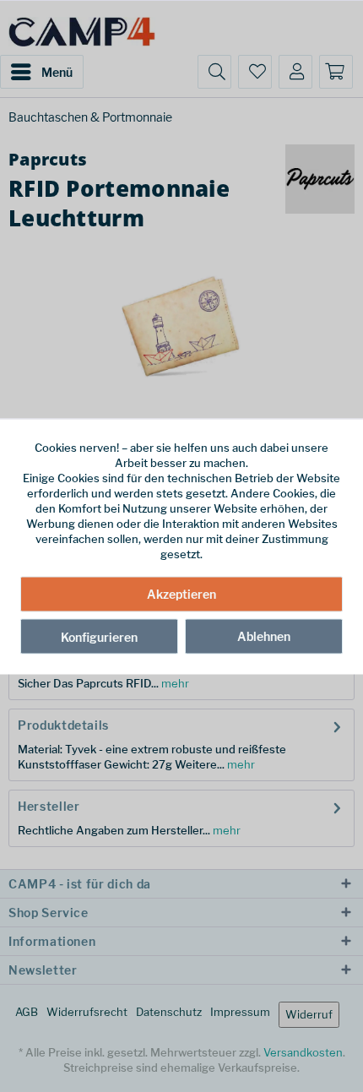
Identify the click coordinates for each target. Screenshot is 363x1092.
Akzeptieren (181, 594)
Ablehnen (263, 636)
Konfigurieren (99, 637)
